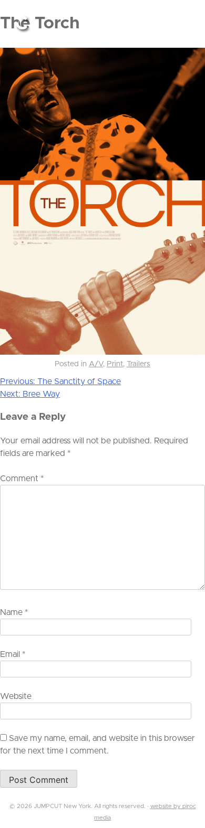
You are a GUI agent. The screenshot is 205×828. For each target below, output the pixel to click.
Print (115, 364)
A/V (96, 364)
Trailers (138, 364)
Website (16, 696)
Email (12, 654)
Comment (22, 478)
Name (14, 612)
